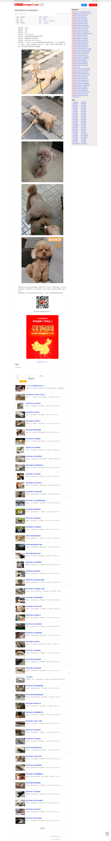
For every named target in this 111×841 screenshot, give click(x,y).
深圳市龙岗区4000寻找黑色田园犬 (34, 597)
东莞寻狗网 (75, 108)
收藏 (66, 13)
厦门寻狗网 (83, 114)
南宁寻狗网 (75, 118)
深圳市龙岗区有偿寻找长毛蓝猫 (34, 544)
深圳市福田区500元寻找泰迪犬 (33, 527)
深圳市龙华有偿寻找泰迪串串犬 (34, 747)
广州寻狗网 (83, 105)
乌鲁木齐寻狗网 (76, 143)
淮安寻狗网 (83, 126)
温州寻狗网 (83, 110)
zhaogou (45, 19)
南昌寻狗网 (83, 113)
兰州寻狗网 (83, 140)
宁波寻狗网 (75, 110)
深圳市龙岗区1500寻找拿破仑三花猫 (35, 588)
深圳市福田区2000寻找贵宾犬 (80, 88)
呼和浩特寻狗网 (84, 135)
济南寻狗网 (83, 129)
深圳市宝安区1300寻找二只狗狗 (34, 721)
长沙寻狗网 (75, 113)
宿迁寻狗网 (75, 129)
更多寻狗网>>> (84, 143)
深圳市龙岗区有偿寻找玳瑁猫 (33, 430)
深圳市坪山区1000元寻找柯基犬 (34, 624)
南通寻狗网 (83, 124)
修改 (60, 13)
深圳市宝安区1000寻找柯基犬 (33, 738)
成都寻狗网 (75, 105)
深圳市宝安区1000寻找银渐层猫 (34, 632)
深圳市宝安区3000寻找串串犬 (33, 809)
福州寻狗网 (75, 114)
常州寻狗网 (75, 122)
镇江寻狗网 (83, 127)
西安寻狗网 (75, 140)
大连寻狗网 (75, 134)
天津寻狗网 (75, 103)
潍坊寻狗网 (75, 132)
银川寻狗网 (75, 142)
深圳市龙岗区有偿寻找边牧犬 (33, 553)
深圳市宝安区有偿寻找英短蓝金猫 (34, 694)
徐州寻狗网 (75, 124)
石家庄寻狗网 (84, 137)
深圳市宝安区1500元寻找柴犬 (33, 474)
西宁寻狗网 (83, 142)
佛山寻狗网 (83, 106)
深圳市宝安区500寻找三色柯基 (33, 818)
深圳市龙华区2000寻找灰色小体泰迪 (35, 580)
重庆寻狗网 (83, 103)
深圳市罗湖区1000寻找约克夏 (33, 668)
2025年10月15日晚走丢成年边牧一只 (35, 385)
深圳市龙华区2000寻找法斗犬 (33, 615)
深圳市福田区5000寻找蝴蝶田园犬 (34, 774)
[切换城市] (41, 5)
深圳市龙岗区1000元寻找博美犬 (34, 456)
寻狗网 (107, 836)
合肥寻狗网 (75, 111)
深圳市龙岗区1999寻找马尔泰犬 (34, 606)
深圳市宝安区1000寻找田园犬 (33, 791)
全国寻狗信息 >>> (77, 97)
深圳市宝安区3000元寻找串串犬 (34, 483)
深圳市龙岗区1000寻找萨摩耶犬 (34, 562)
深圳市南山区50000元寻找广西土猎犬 (35, 394)
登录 (96, 0)
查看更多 (42, 828)
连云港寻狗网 (76, 126)
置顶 (69, 13)
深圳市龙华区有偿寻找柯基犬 (33, 535)
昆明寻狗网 (83, 116)
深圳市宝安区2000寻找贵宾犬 (33, 403)
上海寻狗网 (83, 102)
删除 (63, 13)
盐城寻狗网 (75, 127)
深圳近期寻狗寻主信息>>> (42, 362)
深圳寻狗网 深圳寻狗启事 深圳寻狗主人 (22, 0)
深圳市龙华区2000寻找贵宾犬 (33, 730)
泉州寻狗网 (75, 116)
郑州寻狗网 (83, 139)
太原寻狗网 (75, 137)
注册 (93, 0)
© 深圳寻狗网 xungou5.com (56, 836)
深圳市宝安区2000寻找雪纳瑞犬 (34, 765)
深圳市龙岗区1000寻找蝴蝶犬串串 (34, 712)
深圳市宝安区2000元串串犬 (33, 412)
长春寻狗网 (75, 135)
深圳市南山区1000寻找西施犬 (33, 438)
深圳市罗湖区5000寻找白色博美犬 (34, 800)
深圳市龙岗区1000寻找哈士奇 (33, 703)
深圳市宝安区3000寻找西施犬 (33, 650)
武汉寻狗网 (83, 111)
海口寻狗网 (75, 119)
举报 (57, 13)
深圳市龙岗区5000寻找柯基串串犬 (34, 465)
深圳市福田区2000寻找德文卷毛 (34, 491)
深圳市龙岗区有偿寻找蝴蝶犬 (33, 783)
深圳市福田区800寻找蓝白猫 (33, 571)
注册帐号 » (41, 375)
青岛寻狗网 (75, 130)
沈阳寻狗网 (83, 132)
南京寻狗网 (83, 119)
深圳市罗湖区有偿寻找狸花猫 (33, 659)
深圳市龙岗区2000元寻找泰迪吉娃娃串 (35, 500)
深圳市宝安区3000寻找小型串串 (34, 756)
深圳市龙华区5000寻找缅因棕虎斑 (34, 685)
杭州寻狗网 (83, 108)
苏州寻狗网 (75, 121)
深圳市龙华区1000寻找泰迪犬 (33, 518)
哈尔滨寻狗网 (84, 134)
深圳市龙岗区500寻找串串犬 (33, 421)
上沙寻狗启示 (29, 677)
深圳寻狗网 (41, 3)
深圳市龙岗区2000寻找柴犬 (33, 641)
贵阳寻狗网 (83, 118)
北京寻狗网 (75, 102)
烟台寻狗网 (83, 130)
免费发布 (94, 5)
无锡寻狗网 (83, 121)
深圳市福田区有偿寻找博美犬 (33, 509)
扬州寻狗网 (83, 122)
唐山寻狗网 (75, 139)
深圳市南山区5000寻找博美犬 (33, 447)
